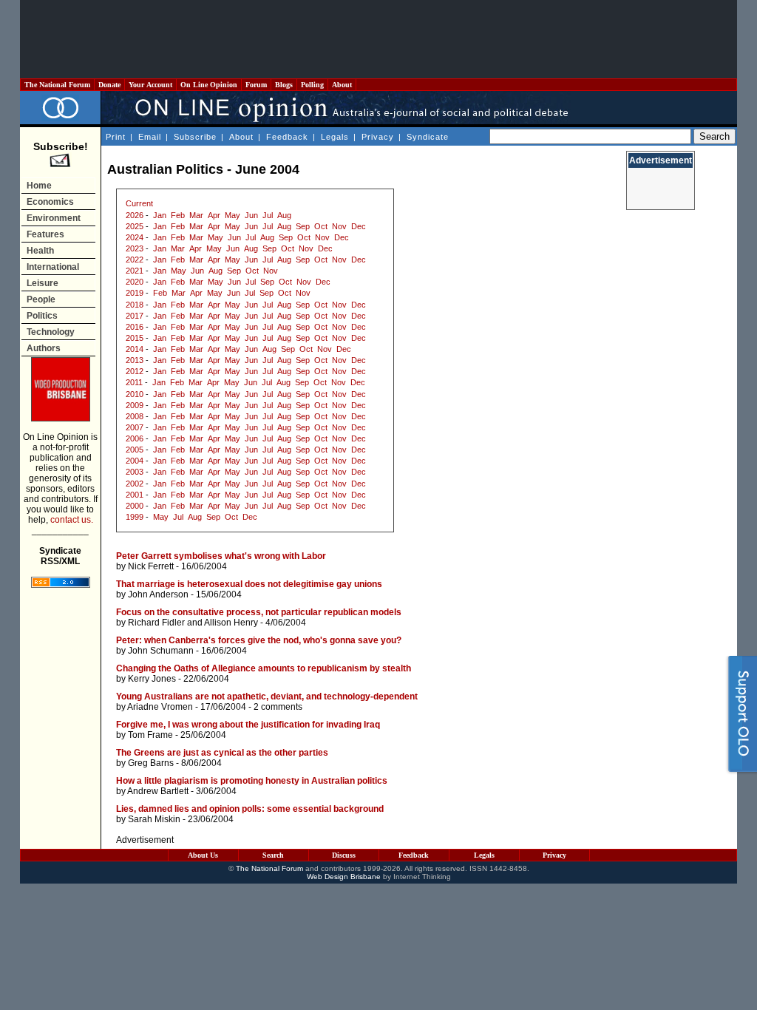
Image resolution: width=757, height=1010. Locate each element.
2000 (134, 505)
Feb (178, 215)
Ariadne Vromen (160, 707)
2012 (134, 371)
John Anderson (158, 594)
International (53, 267)
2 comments (278, 707)
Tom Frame (150, 735)
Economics (50, 202)
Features (45, 234)
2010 (134, 394)
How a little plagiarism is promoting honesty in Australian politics (251, 781)
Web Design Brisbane (344, 876)
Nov (339, 226)
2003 (134, 471)
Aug (284, 215)
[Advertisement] (378, 39)
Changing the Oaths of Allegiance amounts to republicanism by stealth (263, 668)
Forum (256, 85)
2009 (134, 405)
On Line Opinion (209, 85)
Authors (44, 348)
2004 (134, 460)
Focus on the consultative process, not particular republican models (258, 612)
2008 (134, 416)
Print (116, 136)
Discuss (344, 855)
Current (139, 203)
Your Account (150, 85)
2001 (134, 494)
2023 (134, 248)
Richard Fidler (156, 622)
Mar (196, 215)
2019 (134, 292)
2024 (134, 237)
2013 (134, 360)
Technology (51, 332)
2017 (134, 315)
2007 (134, 427)
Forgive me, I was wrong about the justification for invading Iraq (248, 724)
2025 (134, 226)
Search (273, 855)
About (342, 85)
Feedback (287, 136)
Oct (320, 226)
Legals (335, 136)
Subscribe (195, 136)
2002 (134, 483)
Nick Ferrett (151, 566)
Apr (214, 215)
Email (149, 136)
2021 (134, 270)
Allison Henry (231, 622)
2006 (134, 438)
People (41, 299)
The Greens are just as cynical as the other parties (222, 753)
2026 (134, 215)
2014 (134, 349)
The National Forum (57, 85)
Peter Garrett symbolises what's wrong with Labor (221, 556)
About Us (203, 855)
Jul (267, 215)
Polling (312, 85)
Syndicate (428, 136)
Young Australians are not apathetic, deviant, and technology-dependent (267, 696)
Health (40, 250)
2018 (134, 304)
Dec (358, 226)
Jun (251, 215)
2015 (134, 337)
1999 (134, 516)
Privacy (377, 136)
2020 (134, 281)
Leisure (42, 283)
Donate (109, 85)
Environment (54, 218)
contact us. (71, 520)
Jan (159, 215)
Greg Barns (151, 763)
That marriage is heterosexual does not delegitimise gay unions (249, 584)
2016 (134, 326)
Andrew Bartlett (158, 791)
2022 (134, 259)
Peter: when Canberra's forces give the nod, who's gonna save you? (258, 640)
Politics (42, 316)
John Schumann (161, 650)
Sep (303, 226)
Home (39, 185)
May (232, 215)
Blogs (284, 85)
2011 (134, 382)
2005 (134, 449)
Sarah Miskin (154, 819)
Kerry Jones (152, 679)
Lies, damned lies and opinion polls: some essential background (250, 809)
